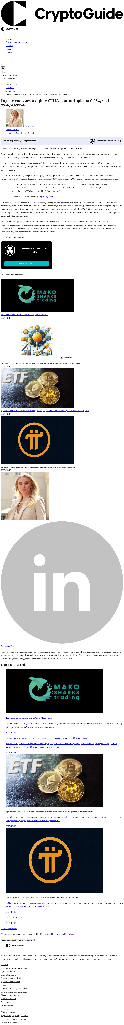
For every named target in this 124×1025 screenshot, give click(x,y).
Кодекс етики (7, 1005)
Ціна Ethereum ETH (10, 975)
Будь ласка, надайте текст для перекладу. (18, 940)
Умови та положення (10, 995)
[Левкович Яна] (25, 519)
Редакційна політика (10, 1009)
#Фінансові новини (15, 237)
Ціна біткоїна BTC (9, 971)
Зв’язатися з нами (9, 1022)
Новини (4, 964)
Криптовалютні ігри (10, 981)
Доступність (6, 1002)
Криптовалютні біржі (11, 978)
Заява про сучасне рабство (13, 1019)
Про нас (4, 985)
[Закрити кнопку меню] (4, 33)
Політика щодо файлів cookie (14, 988)
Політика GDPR (8, 998)
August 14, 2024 (45, 197)
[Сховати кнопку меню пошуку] (2, 65)
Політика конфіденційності (14, 992)
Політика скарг (8, 1012)
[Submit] (3, 68)
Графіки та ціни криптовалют (15, 968)
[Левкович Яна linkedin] (62, 643)
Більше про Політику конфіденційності (58, 934)
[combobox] (62, 70)
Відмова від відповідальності (14, 1015)
